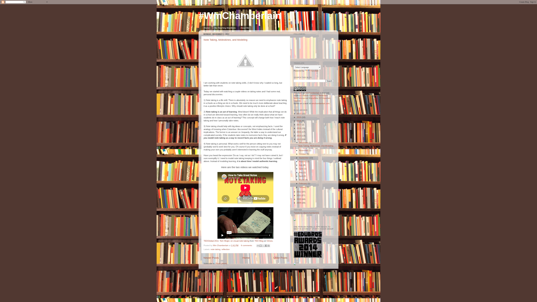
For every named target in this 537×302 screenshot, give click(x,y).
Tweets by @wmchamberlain (306, 213)
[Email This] (258, 245)
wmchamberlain (312, 93)
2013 (299, 139)
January (303, 187)
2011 (299, 195)
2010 (299, 199)
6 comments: (247, 245)
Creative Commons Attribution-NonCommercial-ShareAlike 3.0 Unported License (312, 98)
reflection (226, 249)
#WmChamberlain (240, 15)
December (304, 143)
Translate (314, 71)
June (301, 169)
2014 (299, 136)
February (303, 184)
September (304, 158)
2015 (299, 132)
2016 (299, 128)
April (301, 176)
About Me (244, 28)
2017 (299, 125)
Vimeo (270, 241)
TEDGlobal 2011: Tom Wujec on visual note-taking (226, 241)
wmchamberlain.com (320, 103)
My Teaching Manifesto (225, 28)
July (301, 165)
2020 (299, 114)
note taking (215, 249)
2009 (299, 203)
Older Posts (280, 257)
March (302, 180)
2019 (299, 117)
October (303, 154)
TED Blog (259, 241)
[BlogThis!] (260, 245)
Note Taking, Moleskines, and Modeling (225, 39)
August (302, 161)
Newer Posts (211, 257)
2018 (299, 121)
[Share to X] (263, 245)
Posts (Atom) (221, 263)
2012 (299, 192)
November (304, 150)
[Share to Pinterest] (268, 245)
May (301, 172)
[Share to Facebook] (266, 245)
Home (207, 28)
